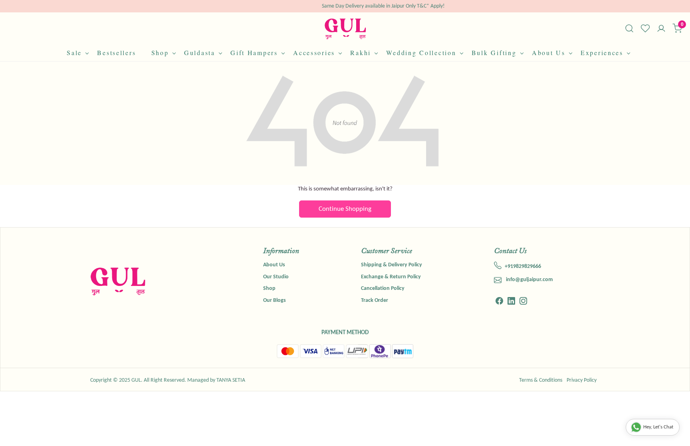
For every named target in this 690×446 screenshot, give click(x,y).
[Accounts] (661, 29)
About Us (548, 52)
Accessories (314, 52)
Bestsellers (116, 52)
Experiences (602, 52)
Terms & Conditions (540, 380)
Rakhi (360, 52)
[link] (629, 28)
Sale (74, 52)
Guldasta (199, 52)
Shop (160, 52)
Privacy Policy (582, 380)
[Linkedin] (511, 302)
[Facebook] (499, 302)
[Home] (345, 28)
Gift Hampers (254, 52)
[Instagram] (523, 302)
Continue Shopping (345, 209)
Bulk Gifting (494, 52)
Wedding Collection (421, 52)
